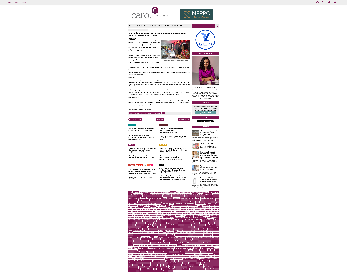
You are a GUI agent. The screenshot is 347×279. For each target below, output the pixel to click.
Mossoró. (190, 235)
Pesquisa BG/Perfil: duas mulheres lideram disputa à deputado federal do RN (209, 179)
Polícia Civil (203, 245)
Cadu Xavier (192, 198)
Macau (186, 230)
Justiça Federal (138, 229)
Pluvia (159, 245)
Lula (176, 230)
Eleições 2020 (151, 211)
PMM (179, 245)
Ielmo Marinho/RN (141, 223)
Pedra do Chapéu (198, 242)
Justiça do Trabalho (208, 226)
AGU (178, 192)
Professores (196, 250)
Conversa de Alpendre (212, 203)
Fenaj (183, 215)
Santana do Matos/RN (171, 256)
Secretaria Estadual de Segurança (209, 258)
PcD (180, 242)
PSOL (139, 252)
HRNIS (203, 221)
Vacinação (212, 268)
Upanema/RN (193, 268)
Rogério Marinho (208, 254)
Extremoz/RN (160, 213)
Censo (139, 202)
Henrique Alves (165, 221)
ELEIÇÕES (153, 25)
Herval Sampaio (173, 221)
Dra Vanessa (201, 209)
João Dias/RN (137, 226)
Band (186, 196)
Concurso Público (178, 203)
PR (202, 248)
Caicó (202, 198)
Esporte (145, 213)
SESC (138, 262)
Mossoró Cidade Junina (181, 235)
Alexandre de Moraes (203, 192)
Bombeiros (150, 198)
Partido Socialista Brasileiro (204, 240)
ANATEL (163, 194)
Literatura (156, 230)
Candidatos (153, 200)
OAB (130, 239)
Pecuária (191, 242)
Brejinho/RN (176, 198)
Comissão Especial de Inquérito (153, 203)
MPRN (139, 237)
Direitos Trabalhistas (158, 209)
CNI (201, 202)
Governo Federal (189, 219)
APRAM (200, 194)
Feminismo (163, 215)
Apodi (190, 194)
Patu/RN (157, 242)
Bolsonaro (143, 198)
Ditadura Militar (168, 209)
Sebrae (175, 258)
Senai (172, 260)
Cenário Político (133, 202)
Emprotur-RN (198, 211)
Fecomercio (147, 215)
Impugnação (170, 223)
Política (135, 248)
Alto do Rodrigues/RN (138, 194)
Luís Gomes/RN (170, 230)
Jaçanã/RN (181, 224)
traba (202, 266)
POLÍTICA (131, 25)
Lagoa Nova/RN (169, 228)
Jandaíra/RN (202, 224)
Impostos (163, 223)
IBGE (211, 221)
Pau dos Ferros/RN (164, 242)
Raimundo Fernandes (174, 251)
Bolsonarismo (136, 198)
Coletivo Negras (214, 202)
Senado (168, 261)
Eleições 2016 (132, 211)
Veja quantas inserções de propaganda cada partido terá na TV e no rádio (209, 167)
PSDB (216, 250)
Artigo (135, 196)
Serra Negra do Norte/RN (191, 260)
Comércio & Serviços (140, 203)
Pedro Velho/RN (206, 242)
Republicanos (155, 254)
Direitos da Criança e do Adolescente (210, 207)
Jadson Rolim (188, 224)
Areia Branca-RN (208, 194)
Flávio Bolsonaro (214, 215)
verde (217, 268)
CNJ (204, 202)
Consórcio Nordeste (200, 203)
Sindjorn (198, 262)
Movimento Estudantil (198, 235)
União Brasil (186, 268)
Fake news (207, 213)
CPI (158, 205)
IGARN (151, 223)
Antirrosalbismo (176, 194)
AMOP (159, 194)
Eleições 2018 (141, 211)
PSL (135, 251)
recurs (195, 251)
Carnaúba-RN (184, 200)
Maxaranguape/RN (149, 232)
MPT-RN (143, 237)
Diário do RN (166, 207)
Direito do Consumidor (196, 207)
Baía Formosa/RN (167, 196)
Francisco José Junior (168, 217)
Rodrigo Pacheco (199, 254)
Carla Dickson (165, 200)
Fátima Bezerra (139, 113)
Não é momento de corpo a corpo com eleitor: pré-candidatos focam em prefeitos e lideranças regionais (141, 171)
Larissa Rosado (203, 229)
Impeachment (157, 223)
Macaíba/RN (180, 230)
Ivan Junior (163, 224)
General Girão (214, 217)
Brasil (160, 198)
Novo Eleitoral (215, 237)
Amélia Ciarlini (154, 194)
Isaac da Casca (139, 224)
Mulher (152, 237)
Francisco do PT (158, 217)
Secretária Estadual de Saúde (191, 258)
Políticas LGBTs (170, 248)
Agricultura (173, 192)
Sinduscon (211, 262)
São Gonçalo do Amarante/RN (192, 256)
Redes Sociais (210, 251)
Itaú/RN (154, 224)
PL (149, 245)
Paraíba (183, 239)
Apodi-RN (195, 194)
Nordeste (201, 237)
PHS (146, 245)
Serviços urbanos (214, 260)
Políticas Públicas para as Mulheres (184, 248)
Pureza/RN (150, 251)
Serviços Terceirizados (203, 261)
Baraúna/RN (191, 196)
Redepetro (203, 251)
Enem (204, 211)
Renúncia (149, 254)
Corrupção (140, 205)
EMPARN (192, 211)
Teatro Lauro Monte (133, 266)
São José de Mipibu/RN (206, 256)
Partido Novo (183, 240)
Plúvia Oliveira (165, 245)
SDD (172, 258)
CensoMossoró (145, 202)
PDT (188, 242)
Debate (200, 205)
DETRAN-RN (159, 207)
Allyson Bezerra (213, 192)
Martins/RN (140, 232)
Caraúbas (159, 200)
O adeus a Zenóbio (206, 143)
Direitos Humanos (147, 209)
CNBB (197, 202)
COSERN (147, 205)
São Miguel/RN (138, 258)
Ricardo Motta (163, 254)
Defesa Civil (206, 205)
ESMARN (131, 213)
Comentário (131, 203)
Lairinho (185, 228)
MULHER (146, 25)
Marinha (216, 230)
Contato (24, 2)
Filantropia (207, 215)
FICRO (198, 215)
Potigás (195, 248)
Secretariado (149, 261)
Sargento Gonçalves (159, 258)
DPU (196, 209)
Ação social (136, 192)
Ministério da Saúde (207, 232)
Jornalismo (168, 226)
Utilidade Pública (201, 268)
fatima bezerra (215, 213)
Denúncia (216, 205)
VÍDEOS (131, 165)
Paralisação (189, 239)
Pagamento (170, 239)
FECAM (141, 215)
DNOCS (192, 209)
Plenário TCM (154, 245)
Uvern (207, 268)
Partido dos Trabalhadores (156, 240)
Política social (162, 248)
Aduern (152, 192)
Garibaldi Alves (189, 217)
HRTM (207, 221)
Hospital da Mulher (196, 221)
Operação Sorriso (136, 239)
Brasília (165, 198)
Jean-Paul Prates (210, 225)
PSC (209, 250)
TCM (201, 265)
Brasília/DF (170, 198)
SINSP (130, 265)
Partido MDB (176, 240)
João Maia (144, 226)
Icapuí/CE (216, 221)
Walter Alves (157, 271)
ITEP (159, 224)
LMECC (160, 230)
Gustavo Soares (138, 221)
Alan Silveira (182, 192)
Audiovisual (154, 196)
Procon (190, 250)
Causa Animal (197, 200)
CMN (194, 202)
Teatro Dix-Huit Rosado (212, 265)
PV (154, 251)
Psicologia (131, 251)
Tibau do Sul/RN (164, 266)
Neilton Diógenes (188, 237)
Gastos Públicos (198, 217)
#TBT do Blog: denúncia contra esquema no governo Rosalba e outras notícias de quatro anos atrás (172, 177)
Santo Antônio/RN (180, 256)
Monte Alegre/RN (162, 235)
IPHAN (216, 223)
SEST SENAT (147, 262)
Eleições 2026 (179, 211)
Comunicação (165, 203)
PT (146, 252)
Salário (135, 256)
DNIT (188, 209)
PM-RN (171, 245)
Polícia (197, 245)
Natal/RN (161, 237)
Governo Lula (199, 219)
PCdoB (183, 242)
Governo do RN (149, 113)
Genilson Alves (132, 219)
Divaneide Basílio (176, 209)
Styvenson (170, 265)
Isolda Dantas (148, 225)
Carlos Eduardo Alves (175, 200)
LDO (135, 230)
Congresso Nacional (189, 203)
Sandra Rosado (151, 256)
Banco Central (181, 196)
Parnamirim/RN (203, 239)
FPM (143, 217)
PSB (205, 250)
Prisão (186, 250)
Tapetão (184, 265)
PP (199, 248)
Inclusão (176, 223)
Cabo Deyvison (183, 198)
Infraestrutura (204, 223)
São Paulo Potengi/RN (148, 258)
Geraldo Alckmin (155, 219)
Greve (205, 219)
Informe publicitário (195, 223)
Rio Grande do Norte (174, 254)
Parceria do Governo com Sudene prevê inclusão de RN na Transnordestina (171, 130)
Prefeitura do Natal (208, 248)
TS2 (148, 268)
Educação (215, 209)
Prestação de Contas (158, 250)
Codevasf (208, 202)
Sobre (16, 2)
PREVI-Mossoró (169, 250)
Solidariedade (146, 265)
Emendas (187, 211)
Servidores (132, 263)
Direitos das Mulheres (135, 209)
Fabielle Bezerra (178, 213)
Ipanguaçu (211, 223)
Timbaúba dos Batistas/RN (181, 266)
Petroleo (142, 245)
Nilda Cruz (195, 237)
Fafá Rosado (201, 213)
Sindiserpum (192, 263)
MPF (135, 237)
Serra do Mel (182, 260)
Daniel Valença (188, 205)
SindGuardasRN (172, 263)
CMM (131, 113)
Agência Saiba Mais (165, 192)
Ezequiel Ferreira (169, 213)
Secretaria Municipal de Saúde (136, 261)
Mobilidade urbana (152, 235)
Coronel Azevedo (133, 205)
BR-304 (156, 198)
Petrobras (136, 245)
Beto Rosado (209, 196)
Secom (180, 258)
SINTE (140, 265)
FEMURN (178, 215)
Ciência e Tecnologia (158, 202)
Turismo (159, 268)
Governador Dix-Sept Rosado (166, 219)
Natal (156, 237)
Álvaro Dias (146, 194)
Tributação (143, 268)
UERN (163, 268)
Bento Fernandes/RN (199, 196)
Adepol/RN (147, 192)
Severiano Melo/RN (163, 262)
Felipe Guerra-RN (155, 215)
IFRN (147, 223)
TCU (205, 265)
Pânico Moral (177, 239)
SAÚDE (182, 25)
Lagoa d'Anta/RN (161, 228)
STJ (162, 265)
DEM (211, 205)
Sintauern (135, 265)
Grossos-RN (211, 219)
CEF (217, 200)
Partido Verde (147, 242)
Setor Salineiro (154, 262)
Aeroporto (157, 192)
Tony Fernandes (195, 266)
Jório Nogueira (161, 226)
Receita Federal (189, 251)
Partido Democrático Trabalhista (141, 240)
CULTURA (166, 25)
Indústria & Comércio (184, 223)
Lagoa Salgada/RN (178, 228)
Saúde (167, 258)
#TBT (161, 164)
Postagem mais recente (135, 119)
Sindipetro (185, 262)
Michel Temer (183, 232)
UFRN (173, 268)
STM (165, 265)
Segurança (156, 261)
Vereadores (132, 271)
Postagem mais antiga (184, 119)
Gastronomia (206, 217)
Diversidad (183, 209)
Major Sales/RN (192, 230)
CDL (206, 200)
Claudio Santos (175, 202)
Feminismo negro (171, 215)
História (180, 221)
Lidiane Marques (140, 230)
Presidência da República (144, 250)
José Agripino (176, 226)
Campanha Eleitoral (144, 200)
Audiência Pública (147, 196)
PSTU (143, 251)
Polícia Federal (211, 245)
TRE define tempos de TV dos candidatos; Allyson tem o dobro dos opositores (141, 137)
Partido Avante (211, 239)
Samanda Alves (142, 256)
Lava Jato (210, 228)
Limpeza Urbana (148, 230)
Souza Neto (154, 265)
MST (148, 237)
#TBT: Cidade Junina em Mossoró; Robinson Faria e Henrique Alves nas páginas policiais (172, 170)
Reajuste (182, 252)
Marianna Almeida (209, 230)
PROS (201, 250)
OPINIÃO (160, 25)
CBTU (202, 200)
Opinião (143, 239)
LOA (165, 230)
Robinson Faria (190, 254)
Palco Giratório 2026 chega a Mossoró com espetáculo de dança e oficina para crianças (173, 150)
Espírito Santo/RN (138, 213)
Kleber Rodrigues (153, 228)
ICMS (130, 223)
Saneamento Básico (160, 256)
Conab (171, 203)
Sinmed (216, 262)
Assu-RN (139, 196)
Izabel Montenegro (172, 225)
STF (159, 265)
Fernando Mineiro (190, 215)
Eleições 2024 (170, 211)
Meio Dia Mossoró (167, 232)
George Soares (147, 219)
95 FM (130, 192)
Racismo (158, 251)
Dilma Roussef (173, 207)
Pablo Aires (163, 239)
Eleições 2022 (160, 211)
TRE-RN (137, 268)
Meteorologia (175, 232)
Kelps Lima (145, 228)
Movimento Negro (208, 235)
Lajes (189, 228)
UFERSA (169, 268)
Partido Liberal (167, 240)
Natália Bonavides (170, 237)
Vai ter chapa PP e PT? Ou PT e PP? (140, 177)
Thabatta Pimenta (148, 266)
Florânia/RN (131, 217)
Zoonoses (171, 270)
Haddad (158, 221)
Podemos (193, 245)
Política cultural (143, 248)
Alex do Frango (194, 192)
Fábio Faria (193, 213)
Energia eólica (209, 211)
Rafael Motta (165, 252)
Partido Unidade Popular (137, 242)
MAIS (187, 25)
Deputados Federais (146, 207)
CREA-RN (162, 205)
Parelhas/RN (195, 239)
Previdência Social (178, 250)
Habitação (153, 221)
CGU (151, 202)
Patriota (152, 242)
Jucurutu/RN (191, 226)
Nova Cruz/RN (208, 237)
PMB (175, 245)
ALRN (130, 194)
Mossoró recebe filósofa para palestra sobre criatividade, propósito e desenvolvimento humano (172, 157)
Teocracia (141, 266)
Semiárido (163, 260)
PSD (212, 250)
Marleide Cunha (133, 232)
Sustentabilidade (177, 265)
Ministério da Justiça (197, 232)
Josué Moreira (184, 226)
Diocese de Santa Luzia (184, 207)
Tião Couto (156, 266)
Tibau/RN (171, 266)
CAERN (198, 198)
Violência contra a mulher (146, 271)
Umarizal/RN (179, 268)
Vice (138, 270)
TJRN (189, 266)
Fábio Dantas (186, 213)
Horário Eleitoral (186, 221)
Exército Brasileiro (152, 213)
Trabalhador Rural (208, 266)
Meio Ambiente (157, 232)
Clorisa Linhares (183, 202)
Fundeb (182, 217)
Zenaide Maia (164, 271)
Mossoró (157, 113)
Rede (199, 251)
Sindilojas (180, 262)
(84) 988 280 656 (206, 113)
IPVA (134, 224)
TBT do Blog (190, 265)
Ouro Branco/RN (156, 239)
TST (155, 268)
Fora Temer (138, 217)
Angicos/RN (169, 194)
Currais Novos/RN (176, 205)
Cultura (168, 205)
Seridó (176, 260)
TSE (152, 268)
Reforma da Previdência (139, 254)
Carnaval (191, 200)
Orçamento (149, 239)
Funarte (177, 217)
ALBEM (188, 192)
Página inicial (160, 119)
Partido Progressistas (192, 240)
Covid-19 (153, 205)
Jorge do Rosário (152, 226)
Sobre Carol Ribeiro (205, 53)
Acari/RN (142, 192)
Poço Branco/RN (186, 245)
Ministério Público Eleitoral (140, 235)
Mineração (189, 232)
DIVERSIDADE (174, 25)
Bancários (174, 196)
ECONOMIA (139, 25)
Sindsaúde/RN (204, 262)
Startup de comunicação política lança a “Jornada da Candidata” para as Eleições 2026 (142, 150)
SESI (141, 262)
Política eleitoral (153, 248)
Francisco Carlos (149, 217)
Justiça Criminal (198, 226)
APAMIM (186, 194)
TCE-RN (197, 265)
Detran (153, 207)
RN (163, 113)
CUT (182, 205)
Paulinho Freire (174, 242)
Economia (208, 209)
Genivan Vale (140, 219)
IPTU (130, 224)
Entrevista (216, 211)
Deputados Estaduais (134, 207)
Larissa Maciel (195, 228)
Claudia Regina (167, 202)
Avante (160, 196)
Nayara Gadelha (179, 237)
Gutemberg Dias (146, 221)
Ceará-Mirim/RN (211, 200)
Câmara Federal (209, 198)
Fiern (202, 215)
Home (9, 2)
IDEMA (134, 223)
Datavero (195, 205)
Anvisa (181, 194)
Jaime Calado (195, 224)
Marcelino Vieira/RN (201, 230)
